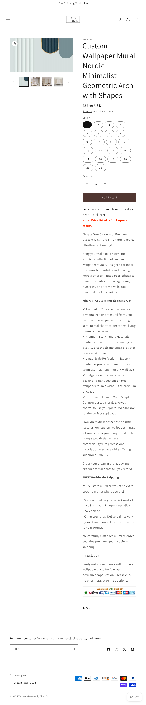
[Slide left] (14, 81)
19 (112, 159)
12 (123, 142)
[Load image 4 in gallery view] (58, 82)
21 (87, 167)
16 (125, 150)
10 (99, 142)
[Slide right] (69, 81)
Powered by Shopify (38, 696)
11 (111, 142)
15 (112, 150)
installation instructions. (111, 580)
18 (100, 159)
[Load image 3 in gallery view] (47, 82)
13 (87, 150)
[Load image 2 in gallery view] (35, 82)
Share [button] (89, 608)
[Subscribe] (73, 648)
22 (100, 167)
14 (100, 150)
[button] (8, 19)
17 (87, 159)
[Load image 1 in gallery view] (24, 82)
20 (125, 159)
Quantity (87, 176)
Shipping (87, 111)
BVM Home (22, 696)
